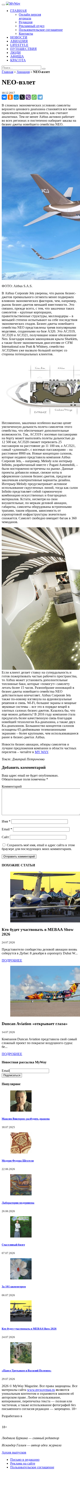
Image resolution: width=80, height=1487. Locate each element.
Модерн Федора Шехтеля (18, 1160)
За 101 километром (14, 1286)
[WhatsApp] (34, 97)
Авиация (23, 72)
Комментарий (12, 786)
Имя (6, 821)
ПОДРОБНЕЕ (12, 960)
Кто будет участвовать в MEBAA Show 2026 (29, 1328)
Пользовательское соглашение (32, 1467)
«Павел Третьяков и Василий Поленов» (26, 1370)
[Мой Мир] (16, 97)
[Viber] (28, 97)
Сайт (5, 837)
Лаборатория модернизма (18, 1202)
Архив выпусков (14, 1452)
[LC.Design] (12, 1420)
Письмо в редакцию (24, 1459)
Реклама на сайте (22, 1463)
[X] (22, 97)
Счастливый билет (13, 1244)
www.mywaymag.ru (41, 1390)
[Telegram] (40, 97)
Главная (7, 72)
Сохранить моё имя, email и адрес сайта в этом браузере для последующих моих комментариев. (38, 847)
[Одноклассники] (10, 97)
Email (7, 829)
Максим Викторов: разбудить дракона (26, 1118)
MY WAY (41, 752)
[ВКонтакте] (4, 97)
